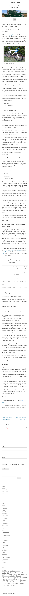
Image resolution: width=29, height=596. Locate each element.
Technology (4, 554)
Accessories (5, 515)
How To (18, 576)
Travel (3, 494)
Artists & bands (6, 532)
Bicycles (14, 405)
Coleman (10, 574)
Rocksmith (5, 537)
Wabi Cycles (10, 250)
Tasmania (5, 560)
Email (3, 452)
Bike (13, 571)
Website (3, 457)
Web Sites (12, 585)
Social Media (4, 550)
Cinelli (3, 253)
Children (4, 527)
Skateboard (22, 580)
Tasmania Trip (7, 583)
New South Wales (6, 557)
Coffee (7, 574)
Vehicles (4, 522)
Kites (4, 542)
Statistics (3, 552)
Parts (4, 520)
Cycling (20, 574)
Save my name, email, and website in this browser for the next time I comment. (14, 465)
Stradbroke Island (6, 581)
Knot (12, 577)
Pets (3, 528)
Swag (16, 582)
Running (4, 544)
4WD (3, 571)
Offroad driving (6, 518)
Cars (23, 573)
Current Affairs (15, 574)
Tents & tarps (5, 511)
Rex (4, 408)
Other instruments (6, 535)
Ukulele (4, 538)
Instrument (5, 577)
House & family (5, 491)
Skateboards (5, 545)
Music (3, 493)
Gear (4, 510)
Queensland (5, 559)
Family (25, 574)
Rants (3, 547)
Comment (4, 431)
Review (17, 578)
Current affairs (5, 523)
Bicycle (10, 571)
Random (12, 579)
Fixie (8, 407)
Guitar (4, 533)
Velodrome (17, 407)
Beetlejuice (23, 405)
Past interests (5, 540)
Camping (3, 488)
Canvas (12, 573)
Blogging (3, 505)
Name (3, 446)
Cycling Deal (11, 35)
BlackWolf (17, 571)
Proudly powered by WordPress (8, 593)
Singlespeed (12, 407)
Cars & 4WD (4, 489)
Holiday (12, 576)
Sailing (3, 549)
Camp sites (5, 508)
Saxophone (16, 580)
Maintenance (5, 516)
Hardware (8, 576)
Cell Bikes (19, 250)
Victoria (4, 562)
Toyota (23, 583)
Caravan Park (18, 573)
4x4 (6, 571)
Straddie (12, 581)
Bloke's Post (14, 3)
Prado (3, 579)
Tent (20, 583)
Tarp (19, 581)
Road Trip (5, 580)
